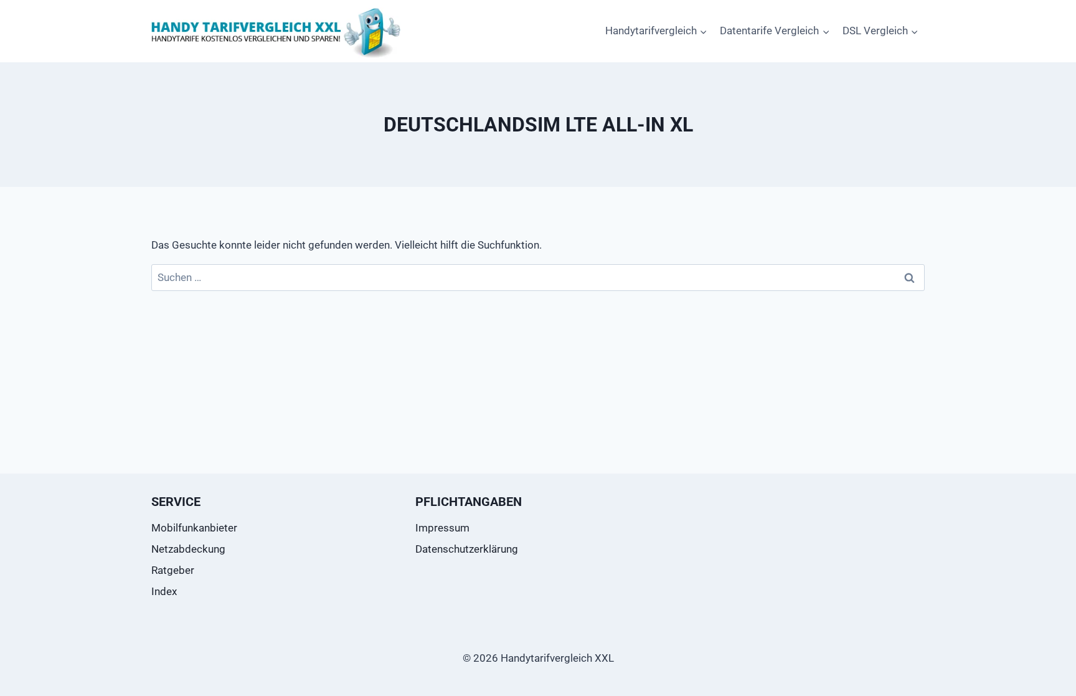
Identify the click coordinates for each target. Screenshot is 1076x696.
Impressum (442, 528)
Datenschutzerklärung (466, 549)
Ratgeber (172, 570)
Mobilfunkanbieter (194, 528)
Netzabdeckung (188, 549)
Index (164, 591)
